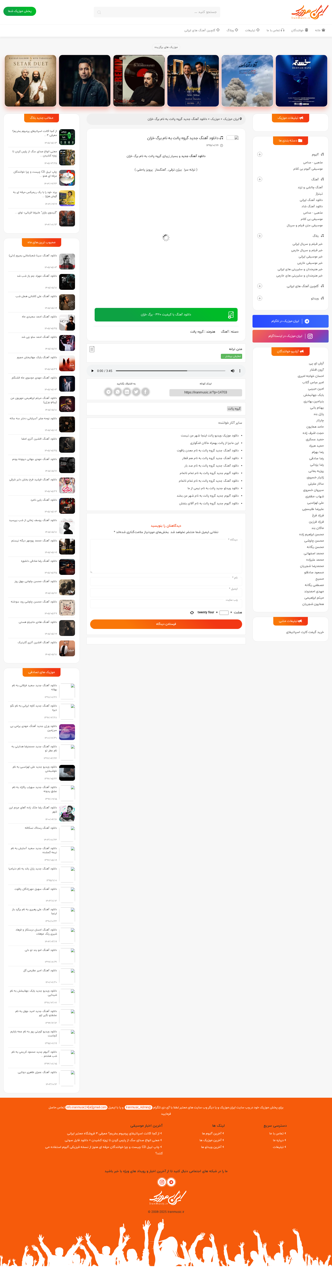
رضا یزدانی (317, 465)
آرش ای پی (316, 363)
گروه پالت (197, 332)
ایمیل (233, 589)
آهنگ (315, 179)
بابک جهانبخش (313, 395)
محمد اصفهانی (314, 553)
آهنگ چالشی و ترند (310, 187)
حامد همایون (315, 427)
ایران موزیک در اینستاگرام (286, 336)
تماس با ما (274, 30)
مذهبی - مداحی (313, 162)
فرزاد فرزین (316, 522)
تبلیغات (250, 30)
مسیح (320, 579)
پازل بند (318, 414)
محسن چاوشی (314, 541)
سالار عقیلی (316, 484)
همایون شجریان (313, 604)
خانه (318, 30)
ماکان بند (317, 528)
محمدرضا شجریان (312, 566)
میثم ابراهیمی (314, 598)
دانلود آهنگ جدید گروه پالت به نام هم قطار (210, 458)
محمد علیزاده (315, 560)
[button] (259, 154)
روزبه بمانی (316, 471)
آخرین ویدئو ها (211, 1147)
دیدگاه (233, 540)
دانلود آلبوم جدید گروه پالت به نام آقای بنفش (209, 503)
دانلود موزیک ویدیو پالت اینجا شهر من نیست (210, 435)
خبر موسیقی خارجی (310, 263)
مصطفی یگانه (314, 585)
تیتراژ (319, 194)
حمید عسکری (315, 439)
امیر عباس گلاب (313, 382)
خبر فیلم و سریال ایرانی (307, 244)
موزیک (215, 119)
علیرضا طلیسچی (313, 509)
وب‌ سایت (232, 600)
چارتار (320, 420)
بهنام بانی (317, 408)
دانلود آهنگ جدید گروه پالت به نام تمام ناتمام (209, 481)
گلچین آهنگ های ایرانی (200, 30)
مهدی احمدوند (314, 591)
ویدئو (315, 298)
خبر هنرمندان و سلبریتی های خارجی (299, 276)
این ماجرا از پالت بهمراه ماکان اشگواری (214, 443)
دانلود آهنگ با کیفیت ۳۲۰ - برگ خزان (166, 314)
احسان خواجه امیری (311, 376)
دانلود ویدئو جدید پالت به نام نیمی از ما (213, 488)
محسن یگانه (315, 547)
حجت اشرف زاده (313, 433)
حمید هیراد (316, 446)
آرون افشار (317, 370)
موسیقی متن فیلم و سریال (305, 225)
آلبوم (315, 154)
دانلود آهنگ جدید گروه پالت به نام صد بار (212, 466)
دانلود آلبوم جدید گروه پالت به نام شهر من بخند (208, 496)
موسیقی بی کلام (312, 219)
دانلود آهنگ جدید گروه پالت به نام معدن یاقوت (208, 450)
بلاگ (316, 236)
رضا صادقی (316, 458)
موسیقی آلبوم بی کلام (308, 169)
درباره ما (278, 1140)
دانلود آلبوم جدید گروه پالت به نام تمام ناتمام (209, 473)
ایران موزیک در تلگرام (285, 321)
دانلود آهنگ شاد (312, 206)
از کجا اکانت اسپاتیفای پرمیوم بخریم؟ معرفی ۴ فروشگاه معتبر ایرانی (113, 1133)
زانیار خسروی (315, 477)
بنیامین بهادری (314, 401)
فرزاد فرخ (318, 515)
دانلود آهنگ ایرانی (311, 200)
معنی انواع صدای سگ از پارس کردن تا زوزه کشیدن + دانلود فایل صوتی (112, 1140)
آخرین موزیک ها (210, 1140)
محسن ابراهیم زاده (311, 534)
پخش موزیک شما (20, 11)
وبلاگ (231, 30)
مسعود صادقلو (314, 572)
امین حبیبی (316, 389)
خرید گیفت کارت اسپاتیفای (305, 632)
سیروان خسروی (313, 490)
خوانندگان (298, 30)
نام (235, 578)
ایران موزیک (231, 119)
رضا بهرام (318, 452)
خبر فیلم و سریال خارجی (307, 250)
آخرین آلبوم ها (212, 1133)
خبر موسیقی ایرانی (311, 257)
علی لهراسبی (315, 503)
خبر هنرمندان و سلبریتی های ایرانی (300, 269)
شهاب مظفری (314, 496)
